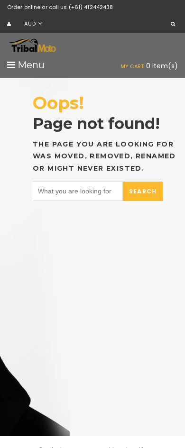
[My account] (10, 24)
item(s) (149, 66)
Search (143, 191)
